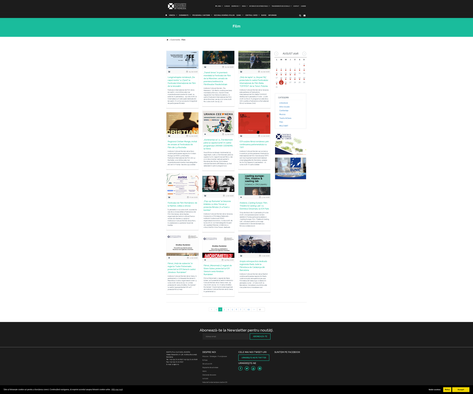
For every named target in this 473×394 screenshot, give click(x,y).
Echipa (204, 360)
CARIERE (303, 6)
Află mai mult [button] (117, 389)
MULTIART (283, 126)
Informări (272, 15)
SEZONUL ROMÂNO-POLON (224, 15)
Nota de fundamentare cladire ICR (214, 382)
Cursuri (227, 6)
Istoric (204, 371)
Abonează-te (260, 336)
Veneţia (172, 15)
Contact (296, 6)
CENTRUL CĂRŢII (251, 15)
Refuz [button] (447, 390)
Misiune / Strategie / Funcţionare (214, 356)
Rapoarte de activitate (210, 367)
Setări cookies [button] (435, 390)
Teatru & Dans (285, 118)
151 (248, 309)
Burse (263, 15)
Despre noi (235, 6)
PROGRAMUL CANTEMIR (201, 15)
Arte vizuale (284, 107)
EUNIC (239, 15)
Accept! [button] (461, 390)
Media (244, 6)
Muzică (282, 114)
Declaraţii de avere (209, 375)
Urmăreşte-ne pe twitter (254, 358)
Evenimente (183, 15)
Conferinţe (283, 111)
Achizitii (205, 378)
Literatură (283, 103)
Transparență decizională (281, 6)
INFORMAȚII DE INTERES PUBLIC (258, 6)
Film (281, 122)
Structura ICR (207, 364)
